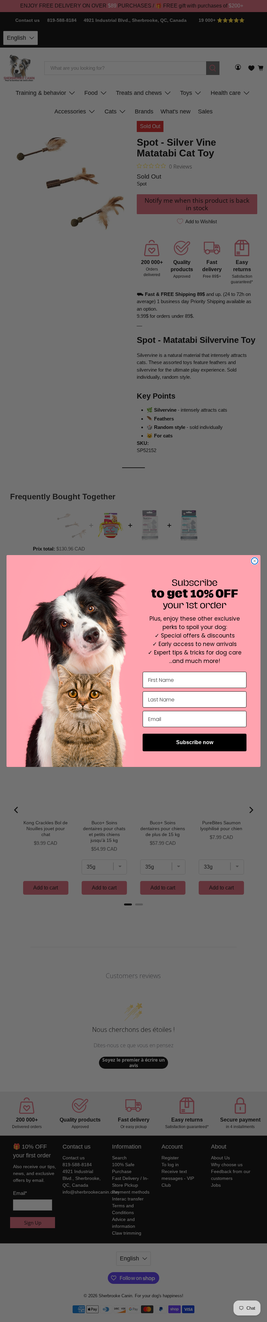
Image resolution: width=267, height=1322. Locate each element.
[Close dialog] (254, 561)
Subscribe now (194, 742)
